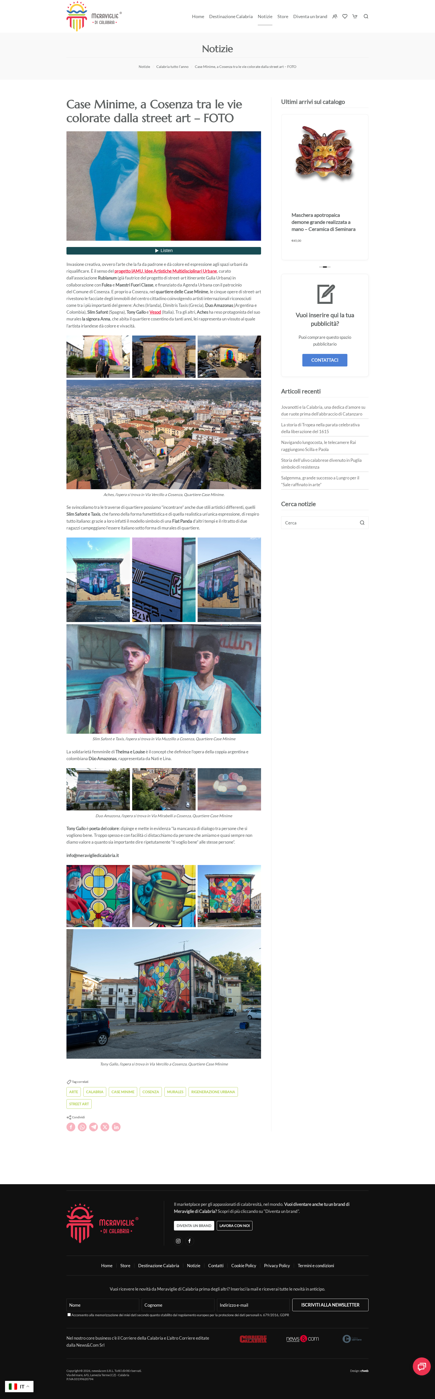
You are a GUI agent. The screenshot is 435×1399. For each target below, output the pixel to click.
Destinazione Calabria (231, 16)
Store (125, 1265)
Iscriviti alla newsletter (330, 1304)
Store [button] (282, 16)
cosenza (150, 1092)
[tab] (321, 267)
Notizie (265, 16)
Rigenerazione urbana (213, 1092)
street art (79, 1104)
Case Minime (123, 1092)
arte (73, 1092)
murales (175, 1092)
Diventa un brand (310, 16)
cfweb (364, 1371)
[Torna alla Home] (94, 16)
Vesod (155, 312)
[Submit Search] (362, 522)
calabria (94, 1092)
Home (198, 16)
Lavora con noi (235, 1225)
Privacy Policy (277, 1265)
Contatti (216, 1265)
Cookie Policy (243, 1265)
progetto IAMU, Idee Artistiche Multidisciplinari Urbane (166, 271)
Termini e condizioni (316, 1265)
